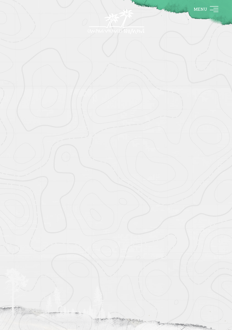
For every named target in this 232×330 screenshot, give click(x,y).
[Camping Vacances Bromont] (116, 21)
